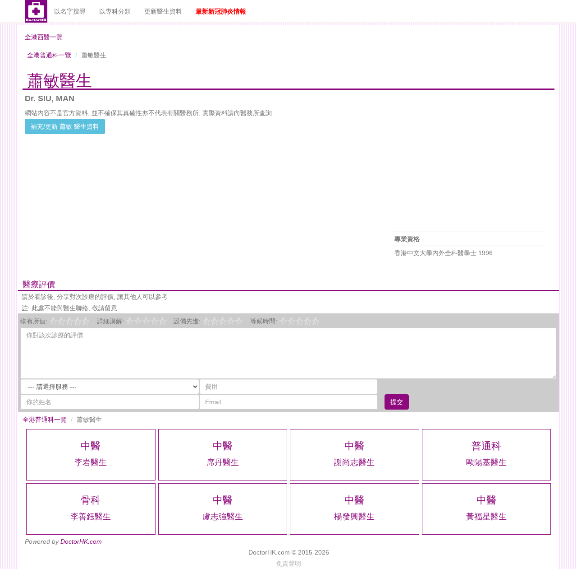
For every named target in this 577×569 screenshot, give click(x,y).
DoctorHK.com (81, 541)
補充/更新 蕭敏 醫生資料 (65, 126)
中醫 (91, 446)
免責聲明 (288, 563)
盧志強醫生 (222, 516)
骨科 (91, 500)
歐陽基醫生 (486, 462)
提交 (396, 402)
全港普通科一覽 (49, 55)
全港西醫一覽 (44, 37)
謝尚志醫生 (354, 462)
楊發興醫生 (354, 516)
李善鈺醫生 (90, 516)
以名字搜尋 (70, 11)
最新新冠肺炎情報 (221, 11)
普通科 (486, 446)
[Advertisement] (198, 197)
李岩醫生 (90, 462)
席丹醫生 (222, 462)
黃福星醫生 (486, 516)
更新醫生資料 (163, 11)
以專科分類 (115, 11)
